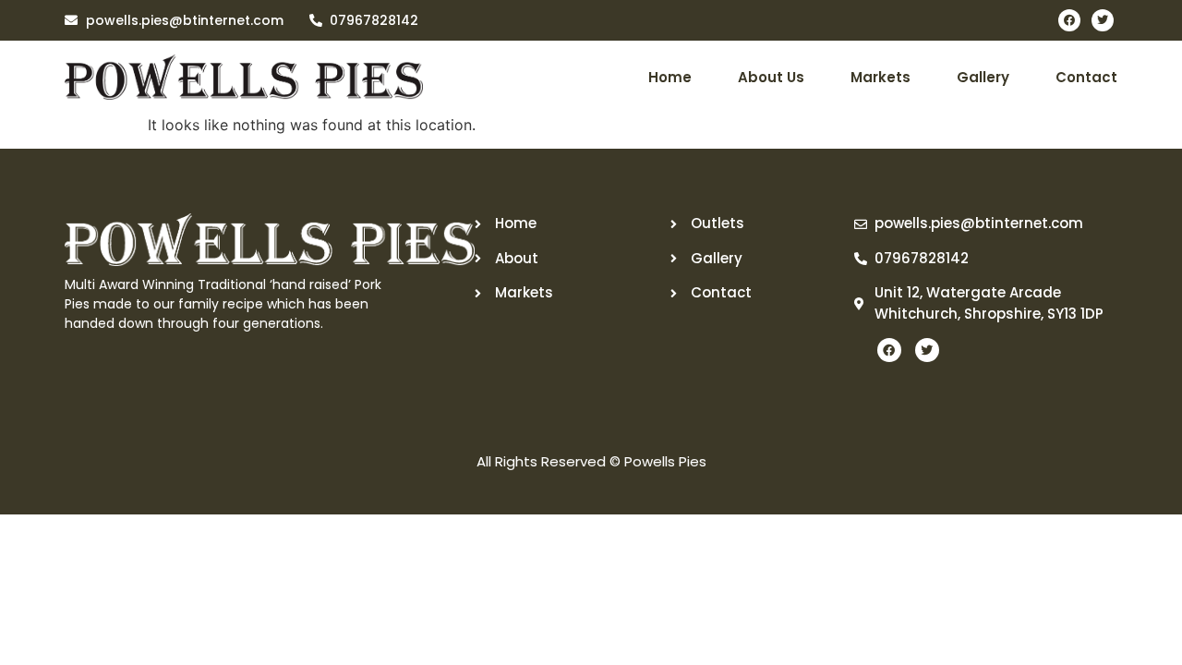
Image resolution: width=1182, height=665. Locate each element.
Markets (880, 77)
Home (670, 77)
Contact (1086, 77)
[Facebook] (1069, 20)
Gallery (983, 77)
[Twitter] (1103, 20)
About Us (771, 77)
